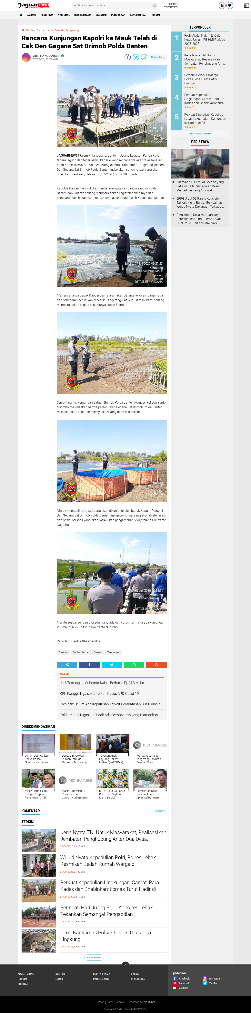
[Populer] (230, 5)
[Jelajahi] (246, 5)
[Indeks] (222, 5)
